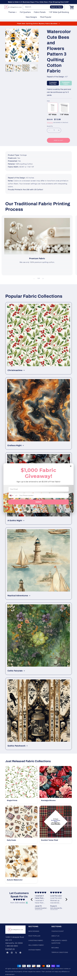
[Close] (70, 466)
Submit (38, 502)
